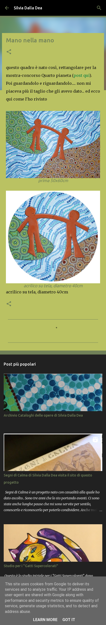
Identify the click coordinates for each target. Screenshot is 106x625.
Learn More (45, 619)
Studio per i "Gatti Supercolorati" (31, 566)
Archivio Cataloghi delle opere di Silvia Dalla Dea (43, 415)
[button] (9, 52)
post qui (81, 75)
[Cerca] (99, 8)
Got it (68, 619)
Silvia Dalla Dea (28, 8)
